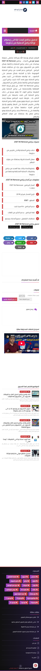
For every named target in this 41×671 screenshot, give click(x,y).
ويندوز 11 (8, 598)
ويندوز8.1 (13, 602)
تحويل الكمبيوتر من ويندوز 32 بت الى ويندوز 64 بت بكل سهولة (18, 409)
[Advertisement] (24, 369)
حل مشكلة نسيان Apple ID (28, 626)
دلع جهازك (33, 594)
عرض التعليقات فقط (25, 299)
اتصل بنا (34, 657)
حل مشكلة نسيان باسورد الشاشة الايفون (24, 631)
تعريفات (25, 585)
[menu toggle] (37, 2)
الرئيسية (32, 30)
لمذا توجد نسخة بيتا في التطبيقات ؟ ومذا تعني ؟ (16, 440)
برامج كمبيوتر (15, 581)
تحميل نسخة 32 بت (27, 227)
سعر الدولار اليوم (19, 594)
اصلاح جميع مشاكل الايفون (28, 617)
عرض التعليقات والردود (9, 299)
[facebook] (23, 2)
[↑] (20, 665)
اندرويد (24, 576)
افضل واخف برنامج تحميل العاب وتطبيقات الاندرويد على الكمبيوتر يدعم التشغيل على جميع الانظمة (16, 425)
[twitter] (27, 2)
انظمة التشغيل (12, 576)
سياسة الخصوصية (31, 652)
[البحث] (3, 2)
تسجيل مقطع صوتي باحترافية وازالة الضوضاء (18, 454)
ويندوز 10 (19, 598)
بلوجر (34, 585)
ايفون (34, 581)
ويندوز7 (23, 602)
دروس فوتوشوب (11, 589)
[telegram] (33, 2)
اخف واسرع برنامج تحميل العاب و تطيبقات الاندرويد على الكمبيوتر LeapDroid (16, 395)
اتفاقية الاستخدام (31, 648)
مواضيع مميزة (31, 598)
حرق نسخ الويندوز (12, 585)
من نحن (34, 643)
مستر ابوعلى (13, 668)
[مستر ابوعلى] (20, 9)
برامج (12, 48)
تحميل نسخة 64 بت (14, 227)
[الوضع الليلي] (35, 665)
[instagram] (20, 2)
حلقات (34, 589)
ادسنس (33, 576)
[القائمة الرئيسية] (4, 30)
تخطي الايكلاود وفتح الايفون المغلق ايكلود (23, 622)
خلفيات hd (24, 589)
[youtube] (30, 2)
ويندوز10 (33, 602)
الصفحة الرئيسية (21, 48)
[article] (20, 259)
